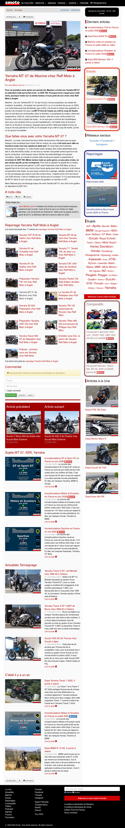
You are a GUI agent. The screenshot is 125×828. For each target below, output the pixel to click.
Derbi (115, 234)
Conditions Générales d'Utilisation (79, 804)
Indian (115, 255)
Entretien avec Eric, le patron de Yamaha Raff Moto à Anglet (69, 339)
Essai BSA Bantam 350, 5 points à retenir (99, 61)
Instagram (102, 144)
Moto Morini (109, 267)
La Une (8, 789)
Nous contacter (70, 812)
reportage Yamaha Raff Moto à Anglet (55, 229)
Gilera (97, 242)
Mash (111, 263)
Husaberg (107, 251)
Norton (110, 271)
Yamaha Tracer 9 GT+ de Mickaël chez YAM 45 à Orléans (61, 572)
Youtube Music (41, 804)
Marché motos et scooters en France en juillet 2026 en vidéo (100, 43)
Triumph (98, 283)
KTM (112, 259)
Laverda (102, 263)
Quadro (92, 279)
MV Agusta (94, 270)
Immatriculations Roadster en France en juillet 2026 (100, 52)
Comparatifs (94, 304)
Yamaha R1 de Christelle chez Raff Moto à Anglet (28, 251)
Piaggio (102, 275)
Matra (89, 267)
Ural (107, 283)
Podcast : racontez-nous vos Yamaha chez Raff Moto (28, 352)
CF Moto (106, 234)
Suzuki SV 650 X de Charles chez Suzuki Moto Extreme (61, 437)
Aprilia (96, 226)
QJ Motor (113, 275)
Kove (105, 259)
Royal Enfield (107, 238)
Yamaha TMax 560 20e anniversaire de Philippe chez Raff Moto (68, 325)
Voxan (99, 287)
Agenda (52, 3)
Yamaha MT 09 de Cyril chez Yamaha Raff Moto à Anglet (68, 238)
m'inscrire (22, 395)
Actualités (27, 3)
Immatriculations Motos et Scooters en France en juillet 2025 (62, 714)
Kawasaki (95, 259)
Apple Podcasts (41, 801)
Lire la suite (50, 486)
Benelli (105, 226)
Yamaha (28, 197)
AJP (88, 226)
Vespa (113, 283)
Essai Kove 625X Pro (98, 36)
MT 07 (10, 197)
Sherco (101, 279)
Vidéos (8, 806)
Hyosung (105, 255)
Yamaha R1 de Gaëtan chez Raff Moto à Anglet (27, 266)
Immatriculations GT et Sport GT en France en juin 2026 (62, 459)
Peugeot (91, 275)
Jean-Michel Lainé (15, 85)
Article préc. (12, 17)
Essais (91, 71)
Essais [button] (62, 3)
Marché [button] (40, 3)
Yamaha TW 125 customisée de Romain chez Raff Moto (67, 310)
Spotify (38, 807)
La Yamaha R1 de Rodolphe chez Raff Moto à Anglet (68, 295)
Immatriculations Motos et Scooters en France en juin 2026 (62, 495)
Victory (91, 287)
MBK (98, 267)
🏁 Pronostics (98, 3)
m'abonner (75, 10)
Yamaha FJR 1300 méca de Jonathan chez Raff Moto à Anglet (68, 268)
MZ (104, 271)
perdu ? (30, 395)
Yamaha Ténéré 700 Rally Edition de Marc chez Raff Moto (69, 282)
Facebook (107, 140)
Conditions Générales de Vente (77, 807)
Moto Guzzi (109, 242)
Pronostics (9, 817)
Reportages (94, 153)
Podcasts (9, 808)
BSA (114, 230)
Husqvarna (92, 255)
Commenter (29, 17)
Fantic (90, 242)
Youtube (94, 140)
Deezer (38, 810)
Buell (88, 234)
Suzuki (110, 279)
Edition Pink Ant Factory (74, 809)
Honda (95, 250)
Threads (38, 795)
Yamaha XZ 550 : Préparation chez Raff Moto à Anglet (29, 308)
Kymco (92, 263)
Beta (113, 226)
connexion (64, 10)
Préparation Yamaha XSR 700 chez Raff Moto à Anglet (29, 324)
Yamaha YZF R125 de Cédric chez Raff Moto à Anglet (30, 238)
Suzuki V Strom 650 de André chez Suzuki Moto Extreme (23, 437)
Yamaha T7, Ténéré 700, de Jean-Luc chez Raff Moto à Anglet (68, 253)
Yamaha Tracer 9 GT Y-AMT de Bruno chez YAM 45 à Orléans (60, 607)
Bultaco (96, 234)
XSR (19, 197)
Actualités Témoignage (21, 565)
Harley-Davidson (101, 246)
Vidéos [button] (73, 3)
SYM (89, 283)
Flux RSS (39, 814)
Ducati (93, 238)
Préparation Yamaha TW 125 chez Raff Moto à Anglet (29, 282)
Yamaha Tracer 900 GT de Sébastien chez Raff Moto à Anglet (30, 339)
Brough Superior (102, 230)
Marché (8, 795)
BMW (90, 230)
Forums (84, 3)
